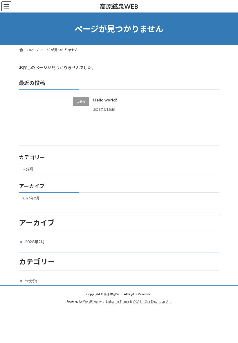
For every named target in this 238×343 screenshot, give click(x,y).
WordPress (91, 301)
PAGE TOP (227, 327)
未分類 (27, 169)
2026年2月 (30, 198)
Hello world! (105, 100)
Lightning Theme (117, 301)
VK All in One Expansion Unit (152, 301)
